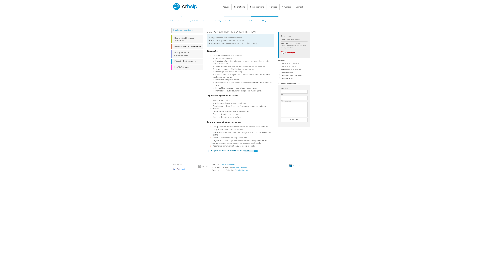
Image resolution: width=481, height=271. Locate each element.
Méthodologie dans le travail (291, 70)
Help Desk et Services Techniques (184, 39)
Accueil (226, 7)
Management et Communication (181, 53)
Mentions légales (239, 167)
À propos (273, 7)
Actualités (286, 7)
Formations (239, 7)
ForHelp (172, 21)
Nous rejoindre (297, 166)
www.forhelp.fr (228, 165)
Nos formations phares (183, 30)
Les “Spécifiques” (182, 67)
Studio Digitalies (242, 170)
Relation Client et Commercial (187, 47)
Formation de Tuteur (288, 67)
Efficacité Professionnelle (185, 61)
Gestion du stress (287, 78)
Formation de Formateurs (290, 64)
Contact (299, 7)
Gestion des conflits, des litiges (291, 75)
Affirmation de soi (287, 73)
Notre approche (257, 7)
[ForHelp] (185, 10)
